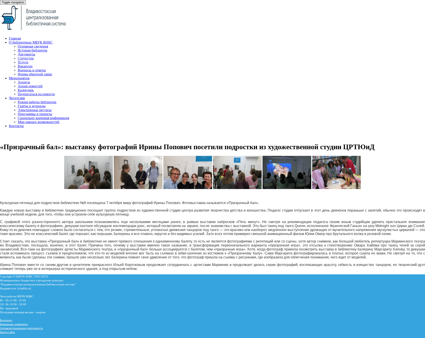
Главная (15, 38)
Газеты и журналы (32, 106)
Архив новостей (30, 86)
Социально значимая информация (43, 118)
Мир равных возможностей (38, 122)
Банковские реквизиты (14, 324)
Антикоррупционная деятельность (21, 328)
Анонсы (24, 82)
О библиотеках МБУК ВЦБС (31, 42)
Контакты (16, 126)
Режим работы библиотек (37, 102)
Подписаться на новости (36, 94)
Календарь (26, 90)
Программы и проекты (35, 114)
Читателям (17, 98)
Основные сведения (33, 46)
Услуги (23, 62)
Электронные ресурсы (35, 110)
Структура (26, 58)
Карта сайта (7, 332)
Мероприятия (19, 78)
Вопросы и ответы (32, 70)
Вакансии (25, 66)
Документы (26, 54)
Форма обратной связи (35, 74)
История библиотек (32, 50)
